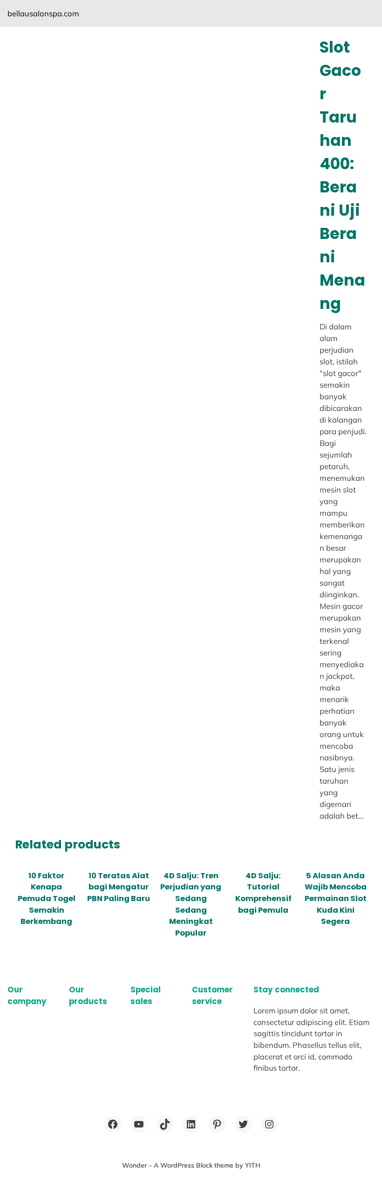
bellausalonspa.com (43, 13)
